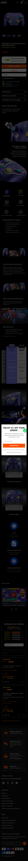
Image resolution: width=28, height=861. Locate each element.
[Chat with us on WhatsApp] (25, 430)
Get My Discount (14, 445)
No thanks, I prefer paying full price (14, 452)
